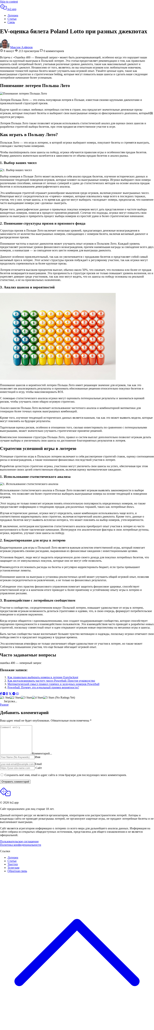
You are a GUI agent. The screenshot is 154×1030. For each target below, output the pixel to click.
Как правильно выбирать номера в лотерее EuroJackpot (43, 677)
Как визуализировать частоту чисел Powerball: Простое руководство (51, 680)
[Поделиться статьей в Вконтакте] (4, 694)
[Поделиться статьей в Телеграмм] (13, 694)
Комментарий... (42, 753)
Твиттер (13, 864)
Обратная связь (17, 871)
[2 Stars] (15, 697)
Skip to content (9, 1)
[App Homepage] (5, 796)
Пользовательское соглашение (19, 841)
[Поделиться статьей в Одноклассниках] (7, 694)
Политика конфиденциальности (20, 844)
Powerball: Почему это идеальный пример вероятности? (43, 687)
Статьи (12, 18)
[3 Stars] (26, 697)
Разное (4, 704)
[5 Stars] (48, 697)
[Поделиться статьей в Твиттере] (10, 694)
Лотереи (13, 15)
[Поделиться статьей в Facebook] (1, 694)
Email (38, 764)
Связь (11, 22)
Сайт (38, 767)
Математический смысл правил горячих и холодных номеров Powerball (53, 684)
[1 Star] (5, 697)
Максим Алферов (21, 47)
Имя (37, 757)
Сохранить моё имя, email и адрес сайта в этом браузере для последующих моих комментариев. (66, 775)
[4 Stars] (37, 697)
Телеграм (13, 867)
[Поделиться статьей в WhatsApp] (17, 694)
